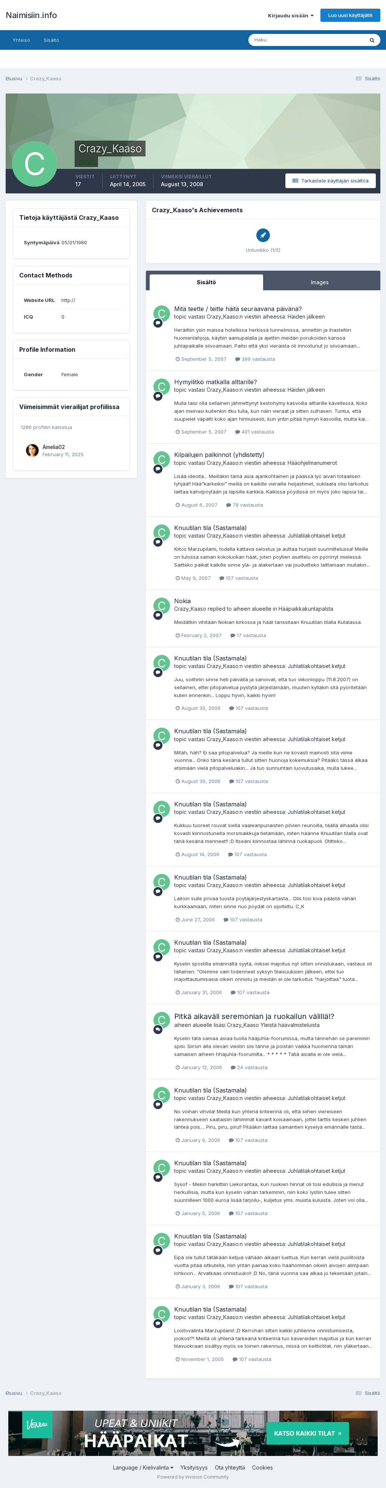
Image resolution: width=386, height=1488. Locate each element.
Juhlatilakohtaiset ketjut (316, 535)
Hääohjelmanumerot (312, 463)
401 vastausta (257, 432)
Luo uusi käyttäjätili (350, 15)
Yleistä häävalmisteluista (290, 1025)
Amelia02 (54, 447)
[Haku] (372, 40)
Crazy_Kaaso (223, 316)
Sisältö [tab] (206, 282)
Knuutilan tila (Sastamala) (210, 528)
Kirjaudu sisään (289, 15)
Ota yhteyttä (230, 1467)
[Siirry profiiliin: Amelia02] (32, 450)
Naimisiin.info (31, 15)
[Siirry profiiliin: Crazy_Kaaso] (161, 313)
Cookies (262, 1467)
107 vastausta (241, 578)
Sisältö (51, 40)
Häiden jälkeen (306, 316)
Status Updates (336, 40)
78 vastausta (247, 505)
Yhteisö (21, 40)
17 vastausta (250, 635)
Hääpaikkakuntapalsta (306, 608)
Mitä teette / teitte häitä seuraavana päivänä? (238, 309)
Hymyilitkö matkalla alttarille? (215, 382)
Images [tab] (320, 282)
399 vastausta (257, 359)
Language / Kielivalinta (141, 1467)
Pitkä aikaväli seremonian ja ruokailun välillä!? (254, 1016)
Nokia (182, 601)
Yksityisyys (194, 1467)
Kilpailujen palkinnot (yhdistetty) (219, 454)
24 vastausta (252, 1067)
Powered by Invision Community (193, 1477)
